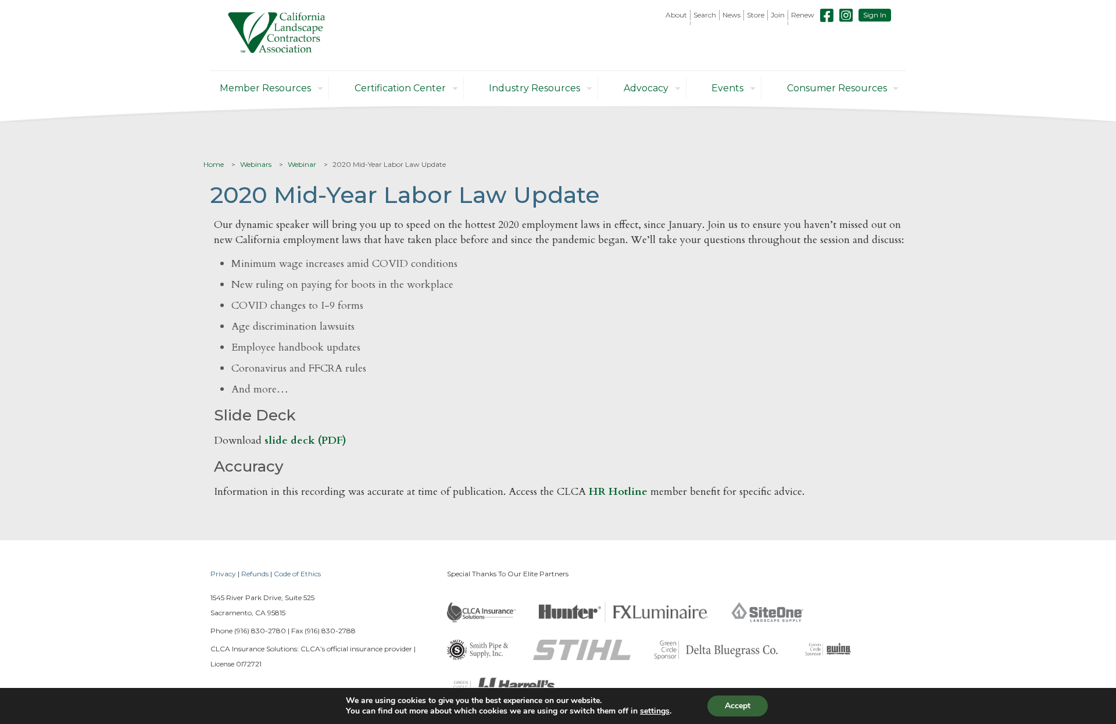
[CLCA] (276, 35)
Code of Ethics (297, 573)
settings (655, 711)
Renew (802, 14)
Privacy (223, 573)
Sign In (874, 14)
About (676, 14)
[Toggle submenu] (677, 23)
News (731, 14)
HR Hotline (618, 491)
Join (778, 14)
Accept (737, 705)
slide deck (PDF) (305, 440)
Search (704, 14)
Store (755, 14)
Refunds (255, 573)
